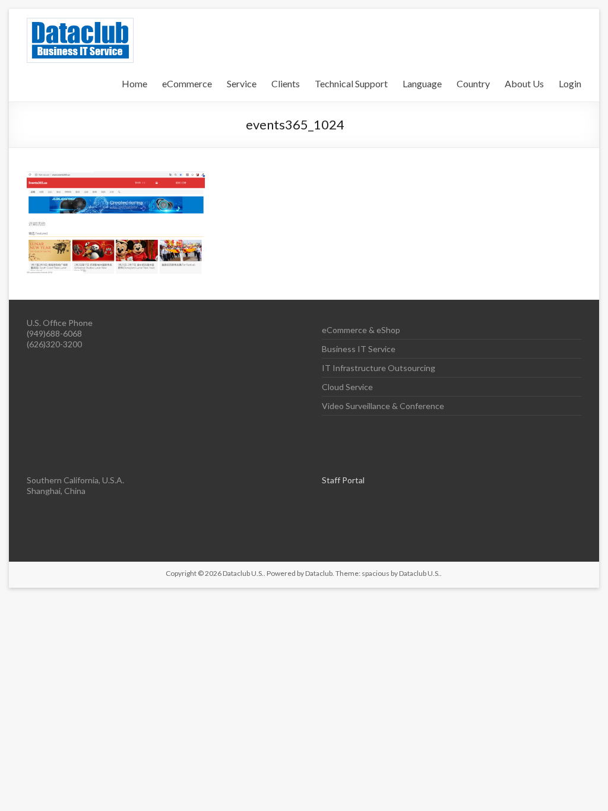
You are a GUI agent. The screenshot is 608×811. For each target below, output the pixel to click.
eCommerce (187, 83)
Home (134, 83)
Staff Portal (343, 480)
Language (422, 83)
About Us (524, 83)
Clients (285, 83)
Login (570, 83)
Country (473, 83)
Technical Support (351, 83)
